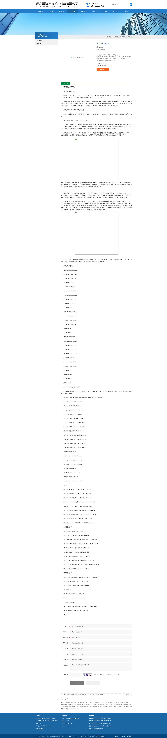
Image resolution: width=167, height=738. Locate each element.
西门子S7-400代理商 (98, 694)
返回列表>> (128, 694)
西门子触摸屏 (40, 40)
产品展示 (72, 11)
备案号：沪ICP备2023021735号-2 (75, 736)
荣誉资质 (94, 11)
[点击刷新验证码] (87, 674)
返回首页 (117, 736)
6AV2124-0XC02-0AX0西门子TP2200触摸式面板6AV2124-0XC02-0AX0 (98, 707)
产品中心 (111, 37)
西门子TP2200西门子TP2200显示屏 (103, 704)
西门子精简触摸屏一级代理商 (68, 702)
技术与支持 (83, 11)
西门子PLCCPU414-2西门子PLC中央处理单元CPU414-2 (100, 702)
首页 (107, 37)
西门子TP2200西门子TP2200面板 (70, 707)
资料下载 (105, 11)
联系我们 (126, 11)
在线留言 (115, 11)
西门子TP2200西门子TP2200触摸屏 (122, 704)
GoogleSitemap (86, 736)
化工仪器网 (98, 736)
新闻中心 (61, 11)
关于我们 (51, 11)
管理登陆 (103, 736)
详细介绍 (65, 83)
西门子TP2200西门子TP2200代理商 (83, 704)
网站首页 (40, 11)
